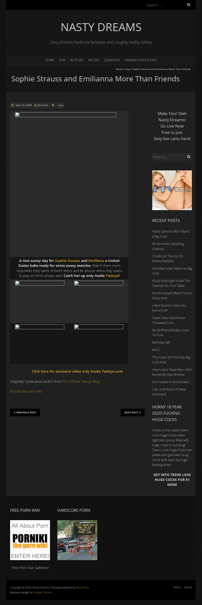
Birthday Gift (161, 342)
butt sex (76, 60)
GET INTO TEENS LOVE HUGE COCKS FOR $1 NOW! (172, 479)
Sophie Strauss (67, 260)
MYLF (156, 350)
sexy (62, 60)
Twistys (112, 275)
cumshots (112, 60)
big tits (93, 60)
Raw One (42, 105)
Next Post (131, 412)
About (188, 587)
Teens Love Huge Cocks (169, 450)
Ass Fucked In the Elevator (170, 382)
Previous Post (26, 412)
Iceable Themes (42, 592)
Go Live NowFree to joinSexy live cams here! (172, 132)
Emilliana (96, 260)
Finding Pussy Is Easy (141, 60)
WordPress (82, 587)
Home (50, 60)
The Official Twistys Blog (81, 381)
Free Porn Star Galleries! (30, 567)
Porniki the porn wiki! (26, 391)
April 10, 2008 (23, 105)
